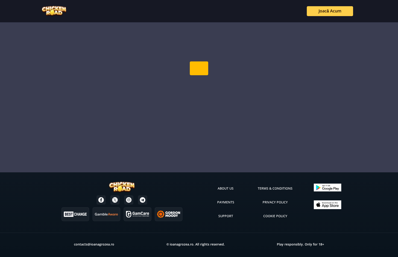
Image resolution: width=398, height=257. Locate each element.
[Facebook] (101, 200)
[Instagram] (128, 200)
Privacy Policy (275, 202)
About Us (226, 188)
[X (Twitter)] (115, 200)
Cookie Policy (275, 216)
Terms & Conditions (275, 188)
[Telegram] (142, 200)
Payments (225, 202)
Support (225, 216)
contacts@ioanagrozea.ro (94, 244)
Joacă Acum (330, 11)
